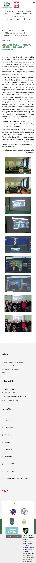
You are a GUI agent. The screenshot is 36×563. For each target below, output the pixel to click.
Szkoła (7, 420)
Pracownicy (9, 449)
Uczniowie (8, 435)
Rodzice (8, 442)
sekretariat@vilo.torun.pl (16, 396)
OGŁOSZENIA (9, 471)
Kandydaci (9, 428)
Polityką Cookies (28, 547)
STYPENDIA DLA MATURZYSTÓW (16, 478)
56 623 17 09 (9, 390)
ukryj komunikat (14, 536)
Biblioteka (8, 457)
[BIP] (5, 491)
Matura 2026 (9, 464)
